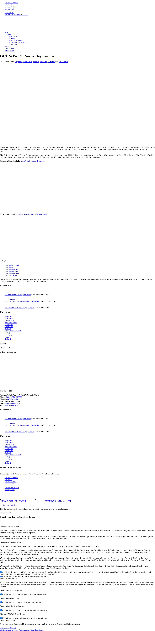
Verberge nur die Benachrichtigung (30, 630)
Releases (36, 62)
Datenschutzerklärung (8, 628)
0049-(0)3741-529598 (14, 397)
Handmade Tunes (11, 323)
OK (1, 513)
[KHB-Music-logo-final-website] (17, 28)
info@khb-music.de (13, 403)
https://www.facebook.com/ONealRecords (31, 214)
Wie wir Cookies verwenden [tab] (10, 527)
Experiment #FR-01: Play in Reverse (18, 295)
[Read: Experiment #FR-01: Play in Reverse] (7, 293)
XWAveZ (51, 62)
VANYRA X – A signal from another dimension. (22, 301)
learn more (6, 513)
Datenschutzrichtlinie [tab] (7, 620)
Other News (9, 327)
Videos (7, 337)
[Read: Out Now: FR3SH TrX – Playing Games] (7, 306)
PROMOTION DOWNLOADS (16, 15)
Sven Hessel (63, 62)
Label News (9, 325)
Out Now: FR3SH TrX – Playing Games (19, 308)
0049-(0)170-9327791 (14, 399)
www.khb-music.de (12, 405)
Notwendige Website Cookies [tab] (10, 542)
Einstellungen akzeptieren (9, 630)
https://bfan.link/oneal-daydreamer (33, 161)
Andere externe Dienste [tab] (8, 578)
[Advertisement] (68, 371)
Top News (43, 62)
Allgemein (18, 62)
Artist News (27, 62)
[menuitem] (80, 13)
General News (10, 321)
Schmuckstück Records (13, 331)
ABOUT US (9, 13)
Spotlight (8, 333)
